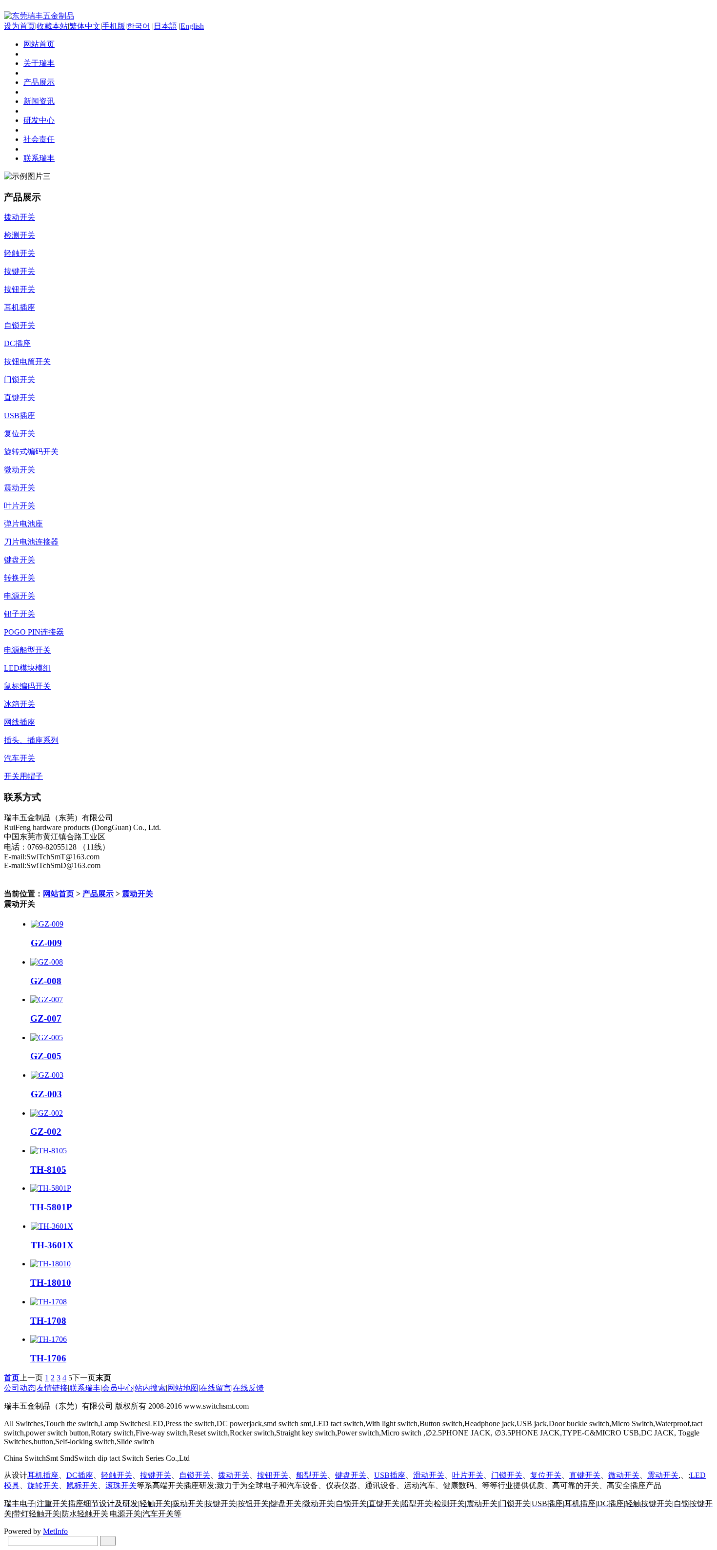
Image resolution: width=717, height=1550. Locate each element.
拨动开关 (233, 1475)
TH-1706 (48, 1358)
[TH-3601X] (52, 1226)
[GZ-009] (47, 924)
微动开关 (623, 1475)
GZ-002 (45, 1131)
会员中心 (117, 1388)
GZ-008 (45, 981)
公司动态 (19, 1388)
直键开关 (584, 1475)
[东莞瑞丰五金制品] (39, 16)
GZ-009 (46, 943)
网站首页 (58, 894)
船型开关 (311, 1475)
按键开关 (155, 1475)
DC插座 (79, 1475)
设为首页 (19, 26)
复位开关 (545, 1475)
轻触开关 (116, 1475)
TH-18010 (50, 1283)
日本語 (165, 26)
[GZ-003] (47, 1075)
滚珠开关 (121, 1485)
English (192, 26)
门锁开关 (506, 1475)
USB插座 (389, 1475)
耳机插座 (43, 1475)
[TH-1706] (48, 1339)
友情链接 (52, 1388)
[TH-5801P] (50, 1188)
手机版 (113, 26)
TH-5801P (51, 1207)
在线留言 (215, 1388)
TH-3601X (52, 1245)
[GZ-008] (46, 962)
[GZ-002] (46, 1113)
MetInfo (55, 1531)
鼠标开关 (82, 1485)
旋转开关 (43, 1485)
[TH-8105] (48, 1150)
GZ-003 (46, 1094)
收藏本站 (52, 26)
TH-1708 (48, 1321)
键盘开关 (350, 1475)
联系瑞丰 (84, 1388)
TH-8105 (48, 1169)
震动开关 (137, 894)
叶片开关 (467, 1475)
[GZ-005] (46, 1037)
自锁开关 (194, 1475)
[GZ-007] (46, 999)
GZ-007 (45, 1018)
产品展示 (98, 894)
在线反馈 (248, 1388)
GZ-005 (45, 1056)
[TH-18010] (50, 1263)
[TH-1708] (48, 1302)
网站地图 (183, 1388)
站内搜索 (150, 1388)
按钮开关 (272, 1475)
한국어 (138, 26)
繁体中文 (84, 26)
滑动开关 (428, 1475)
